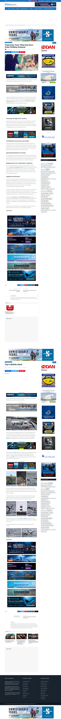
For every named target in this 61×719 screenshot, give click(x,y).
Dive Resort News (25, 686)
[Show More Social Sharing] (26, 52)
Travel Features (43, 698)
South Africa (53, 210)
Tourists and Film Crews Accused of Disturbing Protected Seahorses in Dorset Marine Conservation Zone (21, 642)
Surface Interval (38, 8)
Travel (31, 8)
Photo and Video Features (44, 695)
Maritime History (43, 693)
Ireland (54, 173)
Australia (45, 163)
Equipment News (25, 690)
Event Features (43, 691)
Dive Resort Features (44, 686)
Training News (25, 695)
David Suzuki (49, 165)
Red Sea (49, 191)
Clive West (9, 367)
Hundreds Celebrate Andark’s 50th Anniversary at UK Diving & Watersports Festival (33, 642)
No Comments (28, 49)
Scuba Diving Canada (44, 196)
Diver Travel (43, 167)
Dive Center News (25, 684)
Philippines (45, 510)
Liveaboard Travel (45, 185)
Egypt (47, 169)
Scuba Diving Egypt (46, 198)
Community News (25, 683)
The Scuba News (13, 703)
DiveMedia (25, 703)
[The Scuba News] (12, 4)
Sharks (50, 210)
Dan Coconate (10, 49)
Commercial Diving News (26, 681)
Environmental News (51, 171)
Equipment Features (43, 690)
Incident (46, 173)
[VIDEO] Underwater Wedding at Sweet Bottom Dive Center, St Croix (9, 312)
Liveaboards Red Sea (45, 183)
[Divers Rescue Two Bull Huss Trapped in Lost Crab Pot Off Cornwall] (10, 636)
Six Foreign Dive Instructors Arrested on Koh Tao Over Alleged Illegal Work (15, 1)
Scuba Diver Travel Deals (45, 195)
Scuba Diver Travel (47, 193)
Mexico (48, 188)
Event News (24, 691)
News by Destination (49, 8)
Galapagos (42, 173)
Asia (42, 163)
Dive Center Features (44, 684)
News (13, 8)
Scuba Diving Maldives (46, 203)
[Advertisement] (30, 17)
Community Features (8, 42)
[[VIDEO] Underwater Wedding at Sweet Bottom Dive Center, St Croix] (10, 308)
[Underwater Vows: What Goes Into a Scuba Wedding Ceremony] (21, 62)
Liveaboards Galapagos (53, 498)
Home (9, 8)
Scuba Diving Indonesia (44, 201)
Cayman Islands (43, 165)
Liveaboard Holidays (45, 174)
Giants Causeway (23, 518)
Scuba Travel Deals (44, 210)
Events (17, 8)
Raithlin (12, 456)
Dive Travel (53, 167)
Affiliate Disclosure (33, 703)
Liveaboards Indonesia (44, 180)
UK (45, 212)
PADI (42, 191)
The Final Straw (17, 616)
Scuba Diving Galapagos (44, 200)
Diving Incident (43, 169)
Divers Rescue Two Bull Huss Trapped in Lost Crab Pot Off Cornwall (9, 641)
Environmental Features (44, 688)
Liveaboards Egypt (45, 178)
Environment (44, 171)
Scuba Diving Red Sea (47, 206)
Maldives (43, 188)
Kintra (15, 452)
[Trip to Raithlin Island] (21, 381)
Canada (50, 164)
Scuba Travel (45, 208)
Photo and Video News (26, 693)
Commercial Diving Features (45, 681)
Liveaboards (44, 177)
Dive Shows (48, 167)
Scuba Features (24, 8)
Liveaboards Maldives (45, 181)
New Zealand (52, 508)
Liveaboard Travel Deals (45, 186)
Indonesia (50, 173)
